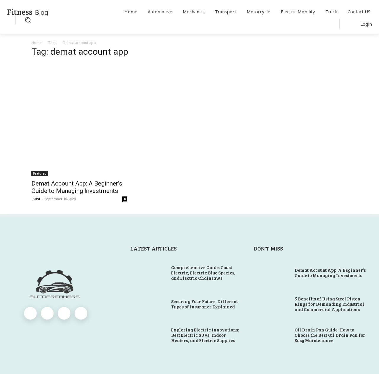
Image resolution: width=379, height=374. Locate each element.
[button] (28, 20)
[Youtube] (81, 313)
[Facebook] (30, 313)
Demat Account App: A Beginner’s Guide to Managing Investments (76, 187)
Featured (39, 173)
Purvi (35, 198)
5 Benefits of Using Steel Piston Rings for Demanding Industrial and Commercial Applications (329, 304)
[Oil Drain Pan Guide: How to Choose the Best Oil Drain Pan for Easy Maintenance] (272, 335)
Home (36, 42)
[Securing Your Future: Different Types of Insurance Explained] (148, 304)
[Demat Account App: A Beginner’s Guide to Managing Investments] (79, 119)
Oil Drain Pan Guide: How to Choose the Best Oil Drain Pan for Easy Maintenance (330, 335)
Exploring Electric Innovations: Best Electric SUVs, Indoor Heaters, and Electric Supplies (205, 335)
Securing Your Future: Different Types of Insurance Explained (204, 304)
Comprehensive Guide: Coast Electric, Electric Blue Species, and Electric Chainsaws (203, 272)
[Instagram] (47, 313)
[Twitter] (64, 313)
